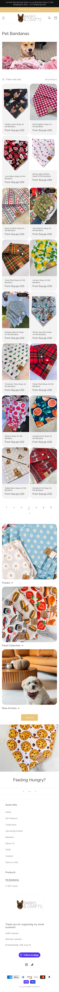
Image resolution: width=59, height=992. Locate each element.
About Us (10, 843)
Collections (10, 825)
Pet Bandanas (12, 880)
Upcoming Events (14, 831)
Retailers (9, 837)
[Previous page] (7, 507)
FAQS (8, 850)
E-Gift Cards (11, 886)
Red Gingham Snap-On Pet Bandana (42, 125)
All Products (11, 818)
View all (29, 717)
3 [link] (29, 507)
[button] (3, 18)
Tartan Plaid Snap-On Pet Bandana (43, 385)
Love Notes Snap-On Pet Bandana (15, 177)
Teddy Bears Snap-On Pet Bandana (15, 489)
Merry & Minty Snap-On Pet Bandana (15, 229)
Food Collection (11, 645)
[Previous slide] (23, 791)
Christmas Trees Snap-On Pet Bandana (15, 385)
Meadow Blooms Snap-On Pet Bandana (14, 333)
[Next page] (29, 513)
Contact (9, 856)
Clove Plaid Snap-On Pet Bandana (15, 281)
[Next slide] (36, 791)
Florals (6, 582)
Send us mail (11, 862)
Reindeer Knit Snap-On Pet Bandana (42, 489)
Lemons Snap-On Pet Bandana (41, 281)
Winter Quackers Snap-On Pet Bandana (42, 333)
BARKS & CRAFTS (33, 987)
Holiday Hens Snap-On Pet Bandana (14, 125)
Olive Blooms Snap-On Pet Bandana (42, 229)
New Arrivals (9, 708)
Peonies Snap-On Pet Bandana (13, 437)
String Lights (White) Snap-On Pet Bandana (42, 175)
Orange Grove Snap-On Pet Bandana (42, 437)
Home (8, 812)
